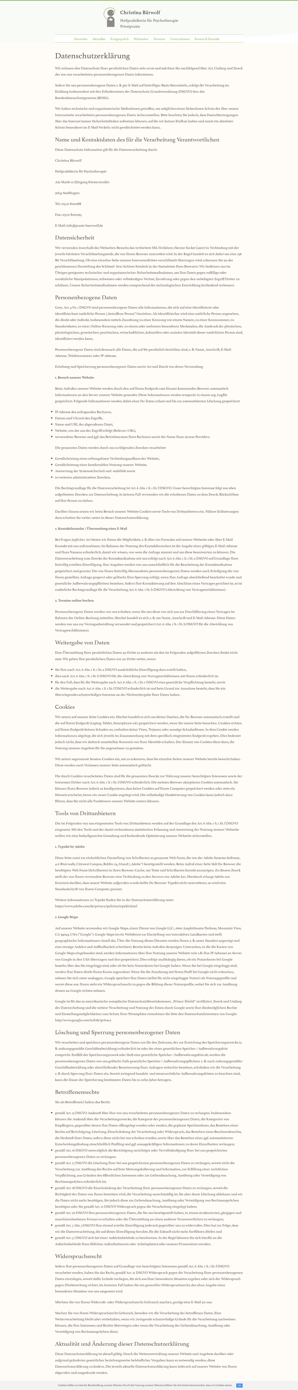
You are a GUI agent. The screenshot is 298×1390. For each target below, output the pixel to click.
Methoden (141, 38)
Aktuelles (98, 38)
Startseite (80, 38)
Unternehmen (180, 38)
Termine (159, 38)
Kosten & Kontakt (207, 38)
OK (239, 1385)
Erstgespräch (119, 38)
